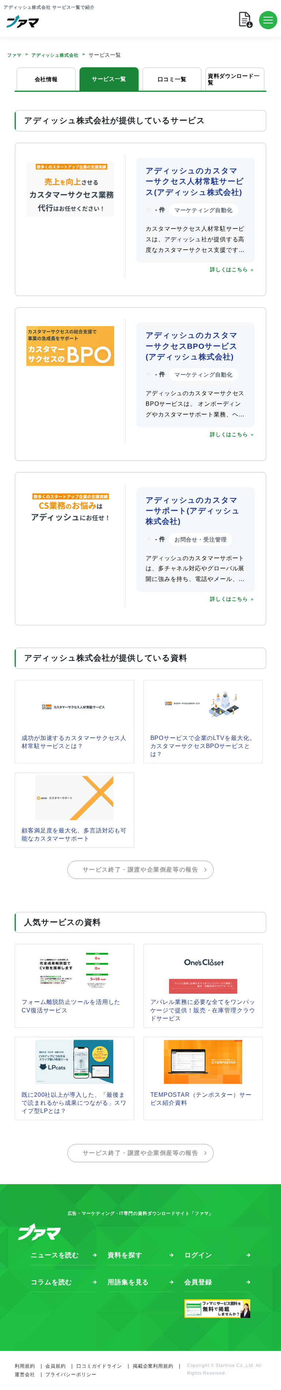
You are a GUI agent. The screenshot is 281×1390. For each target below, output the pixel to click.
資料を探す (125, 1255)
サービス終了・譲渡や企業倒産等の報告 (141, 869)
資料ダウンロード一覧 (233, 79)
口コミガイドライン (99, 1366)
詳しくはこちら (229, 269)
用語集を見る (128, 1282)
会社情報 (46, 79)
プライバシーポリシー (70, 1374)
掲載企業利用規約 (153, 1366)
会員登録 (198, 1282)
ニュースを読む (55, 1255)
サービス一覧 (109, 79)
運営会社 (25, 1374)
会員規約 (55, 1366)
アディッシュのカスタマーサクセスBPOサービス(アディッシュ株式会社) (192, 346)
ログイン (198, 1255)
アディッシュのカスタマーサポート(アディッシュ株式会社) (193, 511)
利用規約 (25, 1366)
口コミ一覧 (172, 79)
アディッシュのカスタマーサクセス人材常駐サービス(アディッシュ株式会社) (195, 181)
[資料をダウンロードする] (163, 20)
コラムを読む (51, 1282)
